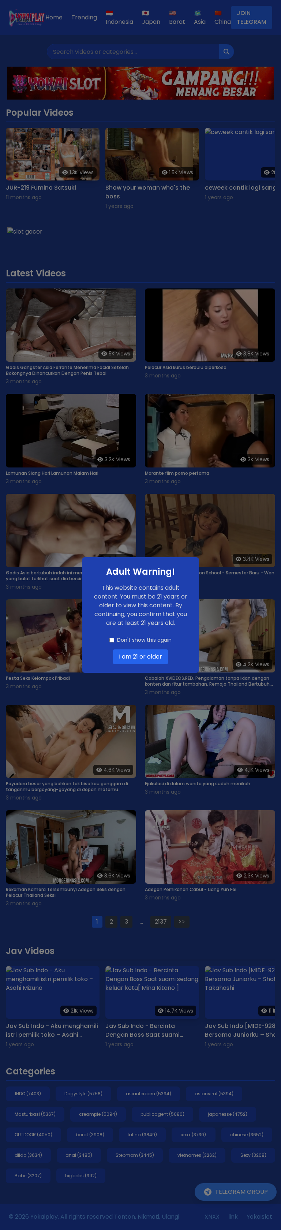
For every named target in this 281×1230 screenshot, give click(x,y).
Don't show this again (144, 640)
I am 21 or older (140, 656)
